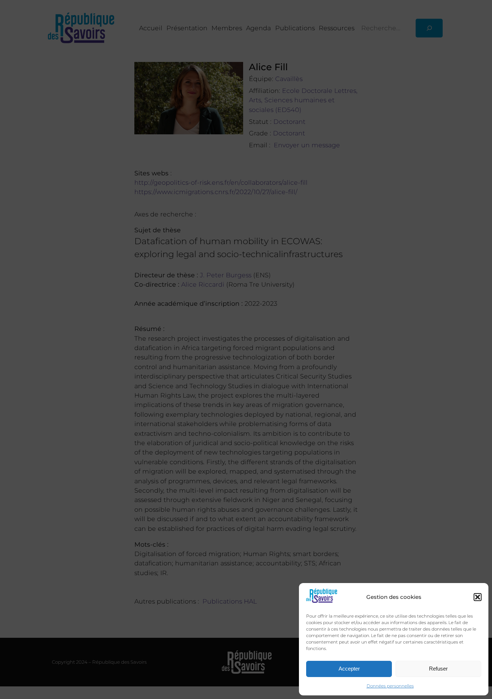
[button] (477, 597)
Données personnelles (390, 686)
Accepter (349, 669)
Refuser (438, 669)
